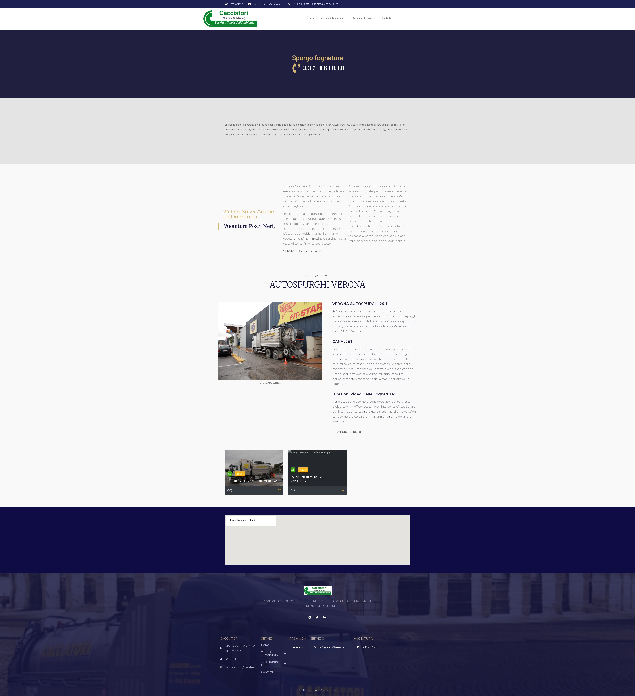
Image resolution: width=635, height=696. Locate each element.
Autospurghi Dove (362, 18)
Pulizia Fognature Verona (327, 647)
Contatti (386, 18)
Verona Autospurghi (332, 18)
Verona (296, 647)
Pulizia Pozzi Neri (367, 647)
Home (311, 18)
